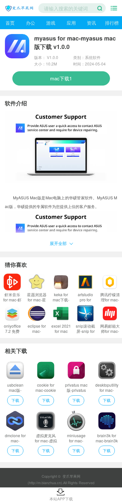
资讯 (91, 22)
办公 (30, 22)
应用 (71, 22)
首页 (10, 22)
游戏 (50, 22)
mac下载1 (61, 78)
